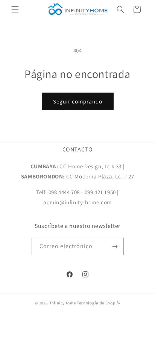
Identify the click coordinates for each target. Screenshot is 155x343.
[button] (15, 9)
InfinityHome (63, 303)
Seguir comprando (77, 101)
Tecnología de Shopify (98, 303)
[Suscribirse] (115, 246)
